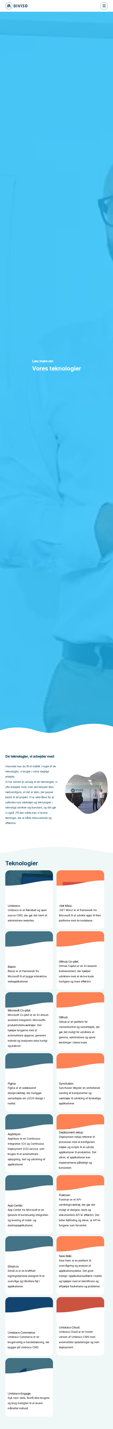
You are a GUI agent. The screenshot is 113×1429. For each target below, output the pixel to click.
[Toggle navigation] (104, 6)
